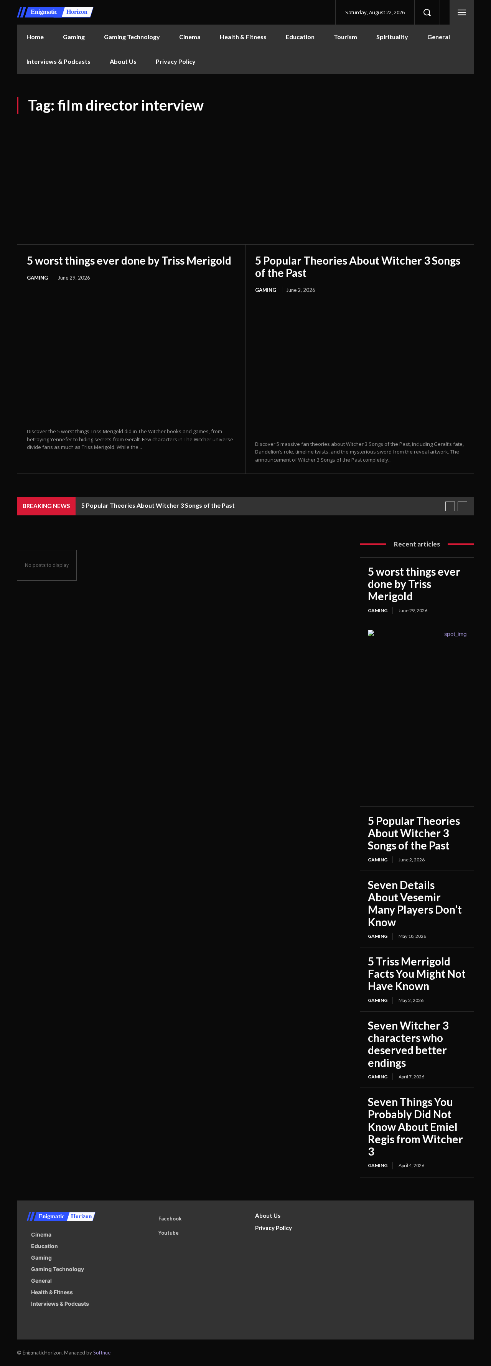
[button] (427, 12)
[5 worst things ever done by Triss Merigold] (131, 354)
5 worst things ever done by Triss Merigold (129, 260)
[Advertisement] (245, 171)
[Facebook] (148, 1219)
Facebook (169, 1218)
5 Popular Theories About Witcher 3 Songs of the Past (357, 266)
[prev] (450, 506)
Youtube (168, 1233)
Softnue (101, 1352)
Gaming (37, 278)
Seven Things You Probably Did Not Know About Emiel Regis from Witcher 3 (415, 1126)
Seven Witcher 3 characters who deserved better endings (408, 1044)
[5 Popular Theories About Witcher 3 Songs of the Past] (359, 367)
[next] (462, 506)
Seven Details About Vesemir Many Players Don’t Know (415, 903)
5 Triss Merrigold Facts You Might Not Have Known (417, 973)
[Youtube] (148, 1233)
